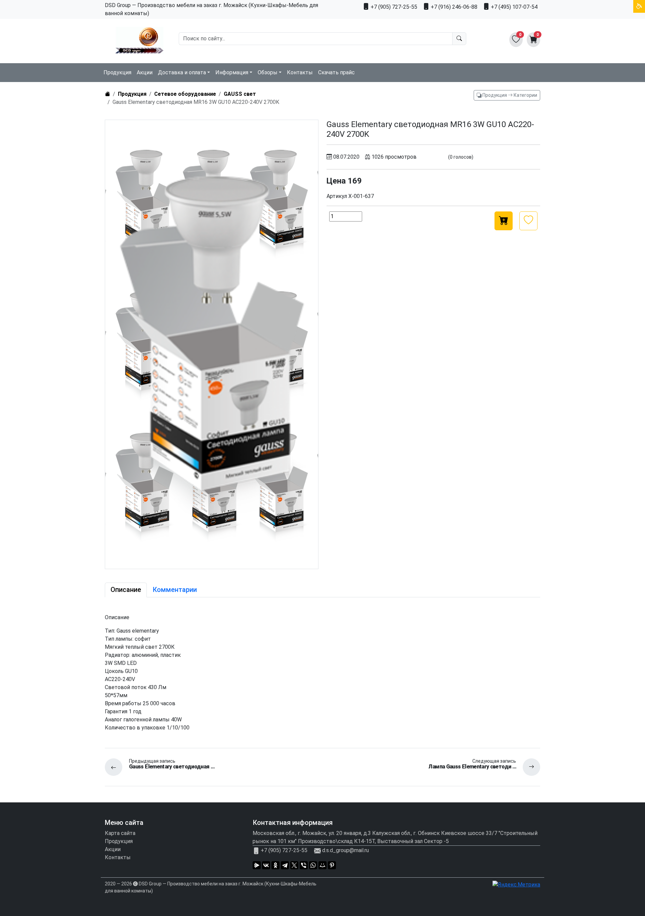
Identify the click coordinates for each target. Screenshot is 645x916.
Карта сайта (120, 833)
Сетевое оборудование (185, 94)
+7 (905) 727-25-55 (393, 7)
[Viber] (304, 865)
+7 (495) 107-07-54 (513, 7)
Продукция (117, 72)
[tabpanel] (322, 672)
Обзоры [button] (267, 72)
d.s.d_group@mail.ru (345, 850)
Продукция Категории (509, 95)
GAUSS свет (240, 94)
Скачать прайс (336, 72)
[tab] (126, 590)
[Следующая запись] (528, 767)
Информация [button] (231, 72)
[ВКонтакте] (266, 865)
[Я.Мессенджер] (257, 865)
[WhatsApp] (313, 865)
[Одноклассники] (275, 865)
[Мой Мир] (322, 865)
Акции (145, 72)
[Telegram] (285, 865)
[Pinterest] (332, 865)
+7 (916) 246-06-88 (453, 7)
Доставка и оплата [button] (182, 72)
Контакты (300, 72)
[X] (294, 865)
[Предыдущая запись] (117, 767)
